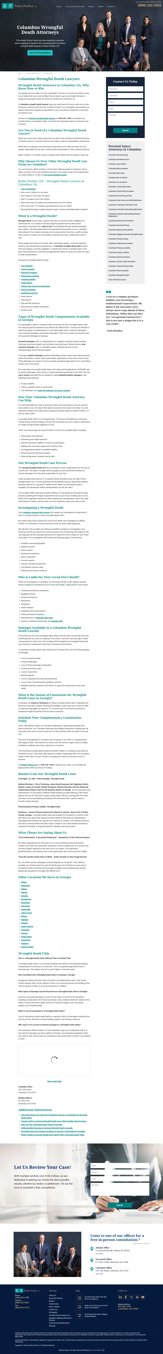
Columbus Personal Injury (32, 73)
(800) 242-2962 (22, 1302)
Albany (24, 882)
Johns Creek (26, 913)
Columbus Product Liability (118, 252)
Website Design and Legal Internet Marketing (73, 1350)
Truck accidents (27, 269)
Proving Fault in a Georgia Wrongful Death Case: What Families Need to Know (53, 1121)
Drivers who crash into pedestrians (35, 286)
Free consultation (28, 189)
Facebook (125, 1297)
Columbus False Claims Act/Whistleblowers (125, 200)
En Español (53, 1312)
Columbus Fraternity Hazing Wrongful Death (125, 209)
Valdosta (25, 943)
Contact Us (111, 6)
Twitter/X (131, 1297)
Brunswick (25, 903)
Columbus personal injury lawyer (36, 512)
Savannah (25, 930)
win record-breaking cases (55, 175)
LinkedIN (120, 1297)
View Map (99, 1253)
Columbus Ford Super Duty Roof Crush (122, 205)
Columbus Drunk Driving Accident (121, 191)
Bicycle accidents (28, 289)
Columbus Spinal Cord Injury (119, 257)
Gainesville (25, 909)
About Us (52, 1295)
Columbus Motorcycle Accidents (120, 230)
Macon (24, 916)
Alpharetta (25, 885)
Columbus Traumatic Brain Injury (120, 266)
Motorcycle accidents (30, 276)
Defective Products (29, 272)
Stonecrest (25, 940)
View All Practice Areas (117, 280)
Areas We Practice (56, 1298)
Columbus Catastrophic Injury (119, 187)
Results (91, 6)
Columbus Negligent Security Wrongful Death (125, 234)
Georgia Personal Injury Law (59, 1315)
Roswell (24, 923)
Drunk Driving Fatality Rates (59, 1323)
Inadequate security (29, 293)
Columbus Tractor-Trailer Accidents (121, 262)
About (59, 6)
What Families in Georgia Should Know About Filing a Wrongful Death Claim (52, 1135)
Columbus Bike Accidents (118, 168)
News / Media (54, 1307)
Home (19, 73)
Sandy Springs (27, 926)
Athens (24, 889)
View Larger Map (54, 1081)
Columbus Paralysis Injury (118, 239)
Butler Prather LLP (19, 6)
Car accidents (27, 266)
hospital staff (57, 621)
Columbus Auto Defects (117, 164)
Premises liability (28, 279)
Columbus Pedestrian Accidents (120, 243)
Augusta (24, 896)
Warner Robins (27, 947)
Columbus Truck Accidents (118, 271)
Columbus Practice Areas (74, 6)
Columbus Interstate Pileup (118, 225)
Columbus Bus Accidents (117, 178)
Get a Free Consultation (40, 53)
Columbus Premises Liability (119, 248)
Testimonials (54, 1304)
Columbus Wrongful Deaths (118, 275)
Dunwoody (25, 906)
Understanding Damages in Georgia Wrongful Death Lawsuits (46, 1128)
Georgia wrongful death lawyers (42, 118)
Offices (100, 6)
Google (137, 1297)
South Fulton (26, 937)
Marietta (24, 920)
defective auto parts (44, 618)
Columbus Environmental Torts (120, 196)
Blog (78, 1290)
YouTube (142, 1297)
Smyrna (24, 933)
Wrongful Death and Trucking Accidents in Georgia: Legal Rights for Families (53, 1131)
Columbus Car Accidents (117, 182)
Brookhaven (26, 899)
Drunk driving (26, 283)
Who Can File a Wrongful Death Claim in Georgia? (42, 1124)
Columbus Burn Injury (116, 173)
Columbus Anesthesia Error (118, 159)
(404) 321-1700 (22, 1297)
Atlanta (24, 892)
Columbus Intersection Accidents (121, 221)
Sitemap (53, 1290)
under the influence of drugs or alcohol (54, 390)
